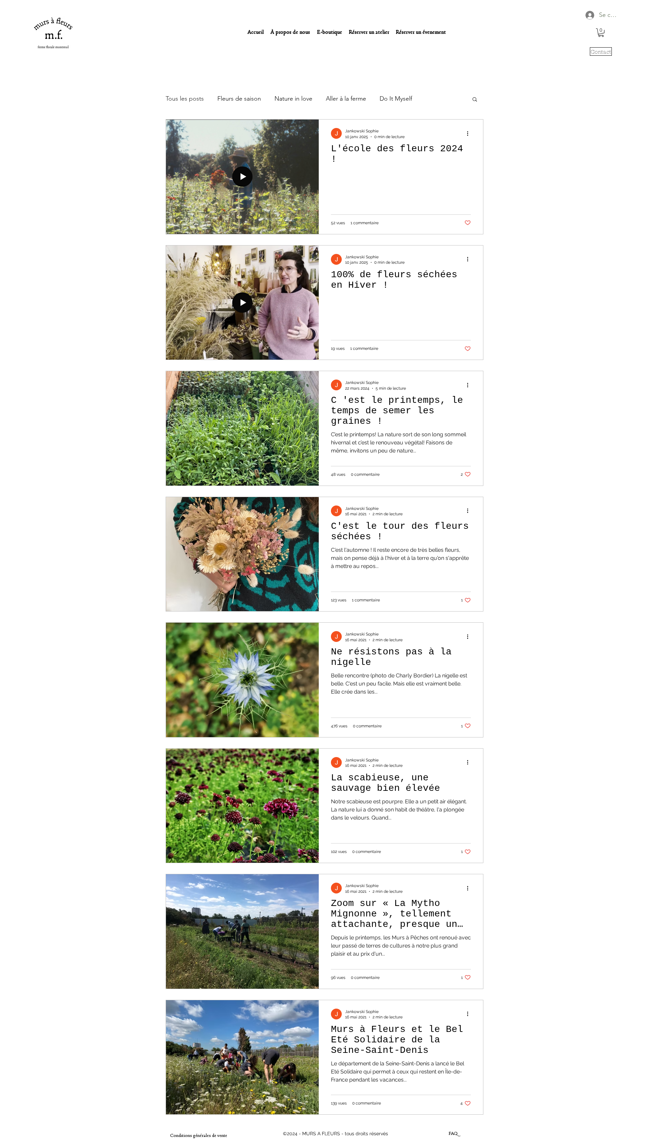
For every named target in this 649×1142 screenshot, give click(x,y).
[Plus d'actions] (470, 133)
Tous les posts (185, 98)
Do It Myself (396, 98)
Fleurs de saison (239, 98)
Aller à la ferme (346, 98)
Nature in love (293, 98)
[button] (601, 32)
